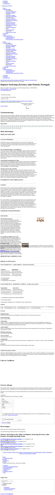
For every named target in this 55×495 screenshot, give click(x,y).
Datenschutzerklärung (14, 251)
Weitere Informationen (4, 251)
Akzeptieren (2, 250)
